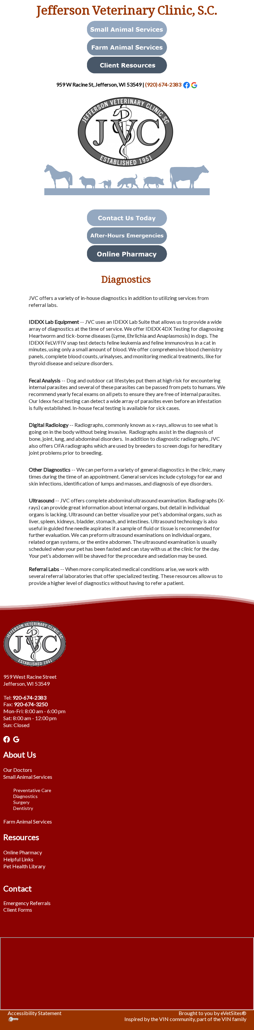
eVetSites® (233, 1013)
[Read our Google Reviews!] (16, 738)
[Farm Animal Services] (127, 46)
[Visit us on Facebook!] (186, 84)
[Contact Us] (127, 217)
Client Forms (17, 909)
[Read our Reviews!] (194, 84)
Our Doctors (17, 770)
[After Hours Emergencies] (127, 235)
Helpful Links (18, 859)
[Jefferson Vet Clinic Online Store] (127, 253)
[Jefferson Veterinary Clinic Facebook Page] (6, 738)
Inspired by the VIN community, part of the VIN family (185, 1019)
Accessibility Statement (35, 1013)
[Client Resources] (127, 64)
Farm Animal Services (27, 821)
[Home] (127, 145)
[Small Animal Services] (127, 28)
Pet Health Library (24, 866)
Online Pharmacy (22, 852)
